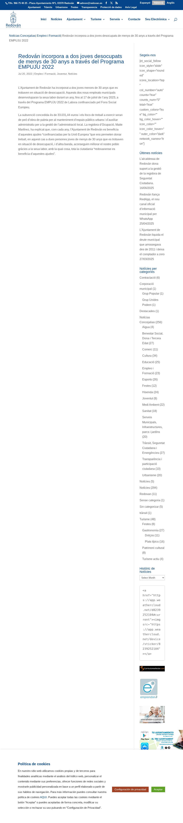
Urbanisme (62, 7)
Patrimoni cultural (153, 547)
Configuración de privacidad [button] (130, 789)
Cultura (147, 355)
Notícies (56, 19)
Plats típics (152, 541)
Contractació (148, 277)
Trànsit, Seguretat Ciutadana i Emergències (153, 447)
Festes (74, 7)
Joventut (62, 73)
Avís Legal (131, 7)
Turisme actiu (150, 558)
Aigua (146, 327)
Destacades (147, 311)
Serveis (115, 19)
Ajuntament (34, 7)
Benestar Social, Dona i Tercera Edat (152, 338)
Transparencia (89, 7)
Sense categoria (150, 500)
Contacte (134, 19)
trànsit (143, 512)
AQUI (43, 797)
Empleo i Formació (45, 73)
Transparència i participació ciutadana (152, 464)
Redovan (145, 494)
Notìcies (72, 73)
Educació (148, 362)
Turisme (96, 19)
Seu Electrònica (156, 19)
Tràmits (48, 7)
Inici (43, 19)
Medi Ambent (150, 404)
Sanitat (146, 410)
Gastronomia (150, 530)
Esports (147, 379)
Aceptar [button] (158, 789)
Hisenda (147, 392)
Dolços (149, 535)
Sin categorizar (149, 506)
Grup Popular (150, 293)
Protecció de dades (111, 7)
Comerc (147, 349)
